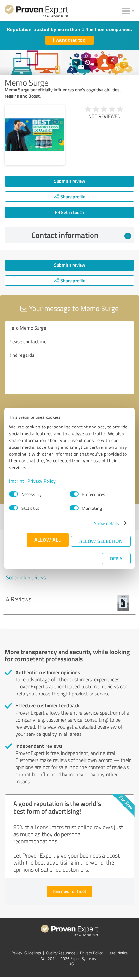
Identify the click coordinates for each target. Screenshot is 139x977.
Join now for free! (69, 891)
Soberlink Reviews (26, 577)
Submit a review (69, 181)
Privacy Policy (41, 481)
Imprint (16, 481)
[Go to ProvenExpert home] (36, 12)
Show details (106, 523)
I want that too (69, 40)
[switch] (74, 494)
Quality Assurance (60, 953)
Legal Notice (118, 953)
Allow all (47, 539)
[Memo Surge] (34, 135)
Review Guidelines (26, 953)
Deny (116, 558)
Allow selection (101, 541)
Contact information (64, 235)
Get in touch (72, 212)
